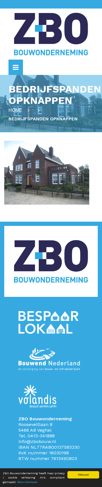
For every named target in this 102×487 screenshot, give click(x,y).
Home (15, 110)
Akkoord (83, 474)
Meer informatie (27, 482)
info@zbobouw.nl (37, 441)
